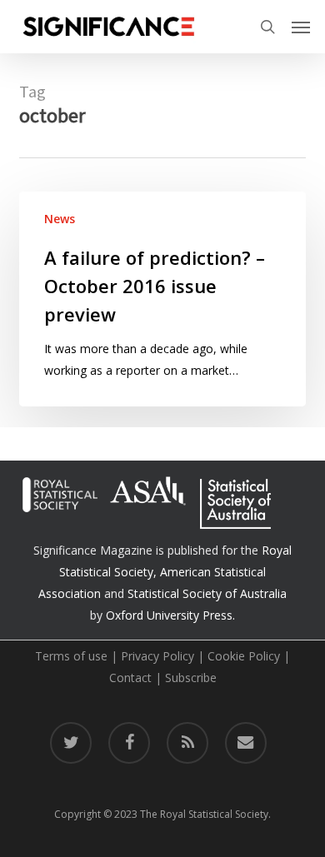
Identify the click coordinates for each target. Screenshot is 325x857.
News (59, 219)
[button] (301, 26)
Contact (130, 677)
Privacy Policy (157, 656)
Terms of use (71, 656)
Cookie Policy (244, 656)
